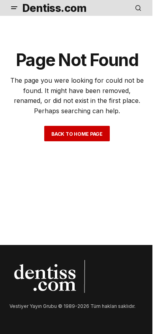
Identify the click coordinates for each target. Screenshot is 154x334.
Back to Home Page (77, 134)
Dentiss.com (54, 8)
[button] (14, 8)
